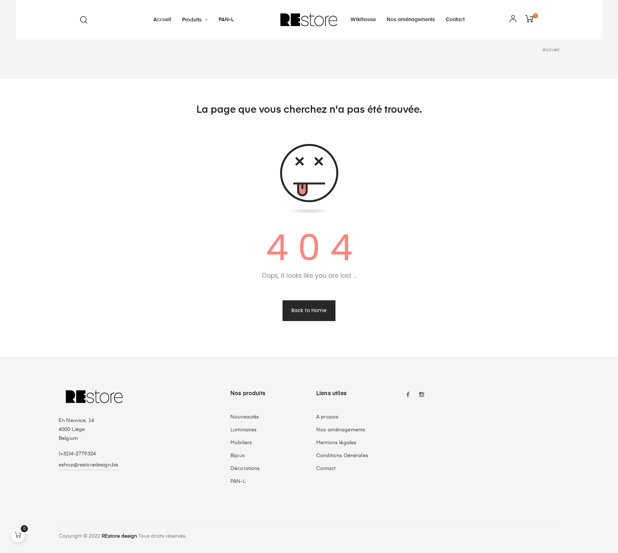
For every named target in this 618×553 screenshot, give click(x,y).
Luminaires (243, 429)
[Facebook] (408, 395)
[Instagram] (421, 395)
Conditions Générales (342, 455)
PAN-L (238, 481)
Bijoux (237, 455)
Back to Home (309, 310)
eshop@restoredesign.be (88, 464)
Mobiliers (241, 442)
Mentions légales (336, 442)
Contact (325, 468)
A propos (327, 416)
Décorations (245, 468)
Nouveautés (244, 416)
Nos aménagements (340, 429)
